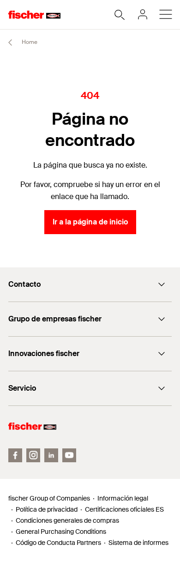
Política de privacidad (47, 509)
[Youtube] (69, 455)
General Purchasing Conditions (61, 531)
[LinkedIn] (51, 455)
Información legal (122, 498)
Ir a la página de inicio (90, 222)
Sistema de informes (138, 542)
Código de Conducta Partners (58, 542)
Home (28, 42)
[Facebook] (15, 455)
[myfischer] (142, 14)
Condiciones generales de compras (67, 520)
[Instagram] (33, 455)
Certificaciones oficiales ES (124, 509)
